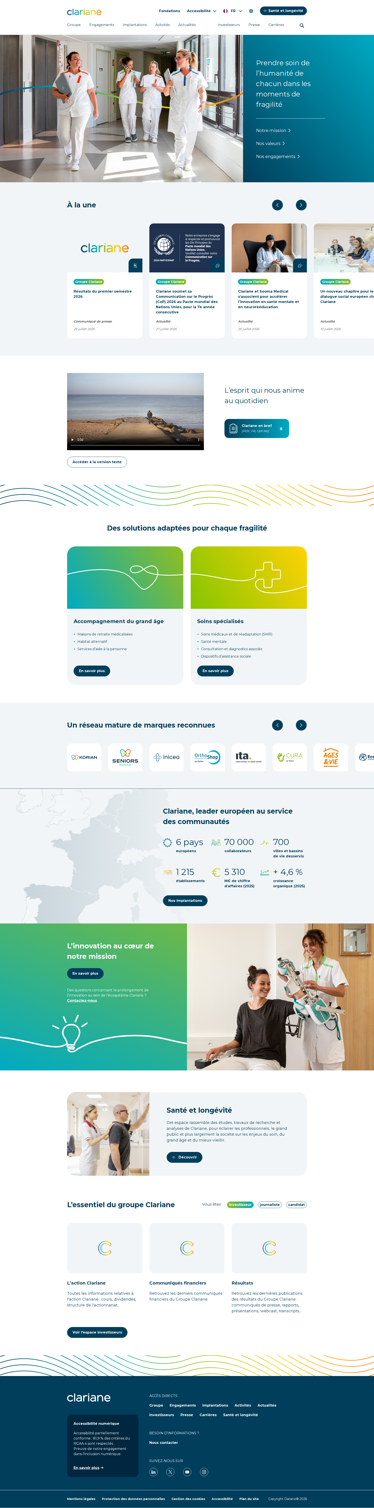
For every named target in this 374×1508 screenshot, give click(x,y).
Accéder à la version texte (97, 462)
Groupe (74, 25)
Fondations (169, 11)
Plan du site (249, 1499)
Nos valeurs (268, 143)
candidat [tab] (296, 1205)
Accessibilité (199, 11)
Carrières (276, 25)
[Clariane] (84, 12)
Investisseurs (229, 25)
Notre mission (271, 130)
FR (233, 11)
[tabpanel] (187, 1280)
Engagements (101, 25)
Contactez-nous (82, 1000)
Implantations (135, 25)
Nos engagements (275, 156)
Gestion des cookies (188, 1499)
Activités (162, 25)
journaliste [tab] (270, 1205)
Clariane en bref (257, 426)
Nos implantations (185, 901)
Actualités (187, 25)
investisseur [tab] (240, 1205)
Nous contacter (163, 1443)
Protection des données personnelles (133, 1499)
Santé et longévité (285, 11)
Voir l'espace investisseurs (97, 1332)
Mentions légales (81, 1499)
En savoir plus (92, 671)
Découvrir (188, 1157)
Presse (254, 25)
